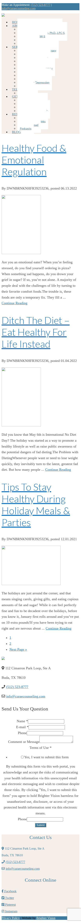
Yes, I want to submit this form (46, 757)
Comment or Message (23, 742)
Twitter (9, 898)
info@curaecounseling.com (19, 8)
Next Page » (18, 649)
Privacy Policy (11, 918)
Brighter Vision (45, 918)
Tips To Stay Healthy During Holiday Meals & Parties (36, 504)
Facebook (10, 891)
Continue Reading (14, 303)
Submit (41, 825)
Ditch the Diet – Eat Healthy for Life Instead (36, 332)
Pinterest (10, 904)
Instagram (10, 911)
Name (22, 721)
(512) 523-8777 (40, 4)
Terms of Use (40, 748)
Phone (22, 733)
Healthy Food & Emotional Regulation (34, 160)
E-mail (22, 727)
